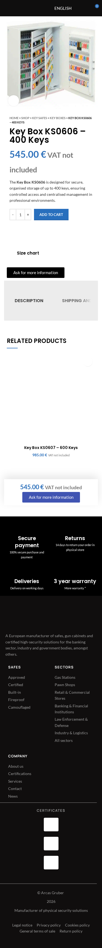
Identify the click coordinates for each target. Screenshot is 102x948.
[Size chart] (10, 253)
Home (14, 118)
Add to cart (51, 214)
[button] (87, 361)
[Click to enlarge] (13, 100)
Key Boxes (58, 118)
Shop (25, 118)
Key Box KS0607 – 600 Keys (51, 447)
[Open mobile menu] (37, 8)
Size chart (28, 253)
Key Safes (39, 118)
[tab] (29, 300)
